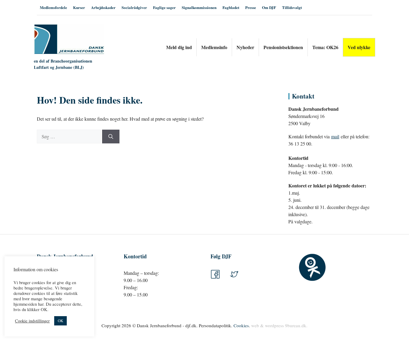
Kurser (79, 7)
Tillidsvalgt (292, 7)
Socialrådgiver (134, 7)
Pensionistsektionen (283, 47)
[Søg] (110, 136)
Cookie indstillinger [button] (32, 321)
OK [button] (60, 320)
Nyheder (245, 47)
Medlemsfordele (53, 7)
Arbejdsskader (103, 7)
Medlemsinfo (214, 47)
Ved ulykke (359, 47)
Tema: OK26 (325, 47)
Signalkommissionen (199, 7)
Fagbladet (230, 7)
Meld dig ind (179, 47)
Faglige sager (164, 7)
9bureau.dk (295, 325)
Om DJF (269, 7)
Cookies (241, 325)
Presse (250, 7)
